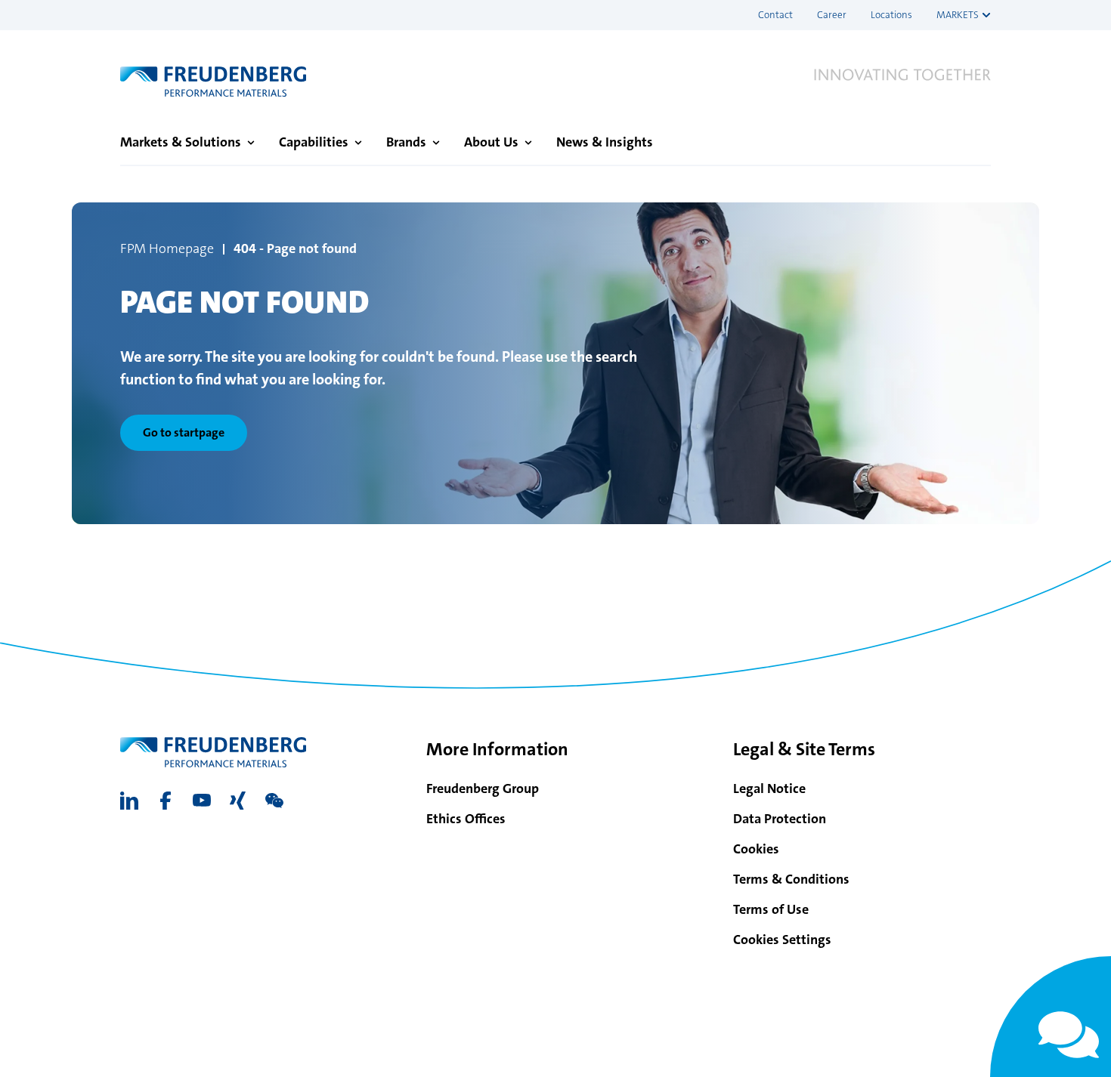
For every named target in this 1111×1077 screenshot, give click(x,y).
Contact (775, 14)
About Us (491, 142)
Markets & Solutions (180, 142)
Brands (406, 142)
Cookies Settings (782, 939)
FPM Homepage (167, 248)
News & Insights (604, 142)
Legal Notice (769, 788)
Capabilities (313, 142)
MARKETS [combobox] (957, 14)
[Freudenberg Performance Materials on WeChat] (274, 801)
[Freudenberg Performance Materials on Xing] (238, 801)
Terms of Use (771, 909)
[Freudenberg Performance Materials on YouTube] (202, 801)
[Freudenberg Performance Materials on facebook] (165, 801)
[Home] (213, 81)
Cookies (756, 849)
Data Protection (779, 819)
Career (831, 14)
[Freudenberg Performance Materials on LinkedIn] (129, 801)
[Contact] (1050, 1016)
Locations (891, 14)
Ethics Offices (466, 819)
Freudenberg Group (482, 788)
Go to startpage (183, 432)
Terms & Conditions (791, 879)
